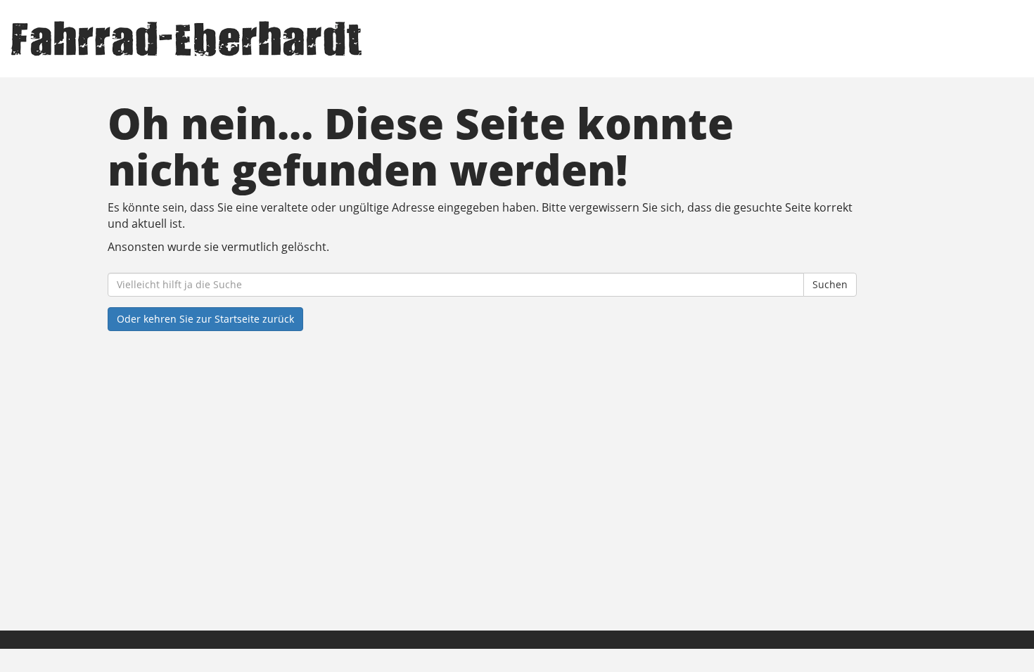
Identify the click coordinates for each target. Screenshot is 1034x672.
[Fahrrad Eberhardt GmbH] (221, 38)
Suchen (830, 284)
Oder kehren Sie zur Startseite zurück (205, 318)
